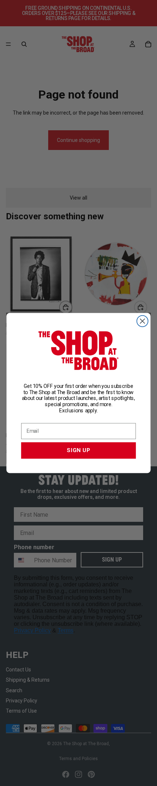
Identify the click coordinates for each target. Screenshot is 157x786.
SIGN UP (78, 450)
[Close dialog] (142, 321)
